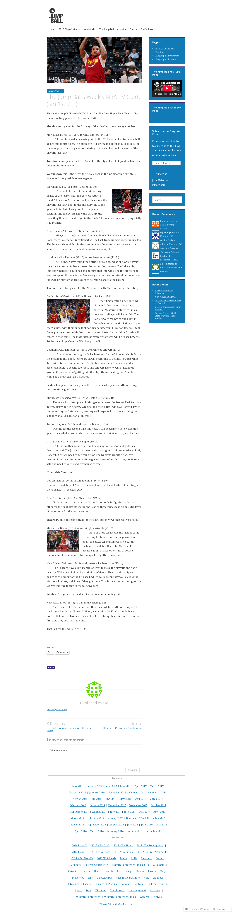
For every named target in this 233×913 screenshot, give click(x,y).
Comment (132, 770)
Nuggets (158, 877)
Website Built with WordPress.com (116, 904)
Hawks (86, 871)
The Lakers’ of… (168, 251)
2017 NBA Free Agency (150, 845)
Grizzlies (73, 871)
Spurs (78, 890)
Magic (163, 871)
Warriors (155, 890)
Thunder (100, 890)
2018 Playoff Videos (69, 29)
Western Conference (88, 896)
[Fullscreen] (179, 94)
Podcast (125, 884)
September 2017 (79, 811)
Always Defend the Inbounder (164, 292)
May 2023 (77, 786)
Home (51, 29)
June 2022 (111, 786)
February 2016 (115, 831)
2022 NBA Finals (106, 858)
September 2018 (157, 792)
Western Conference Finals (120, 896)
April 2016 (81, 831)
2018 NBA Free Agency (150, 852)
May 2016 (161, 824)
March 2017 (77, 818)
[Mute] (175, 94)
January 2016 (134, 831)
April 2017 (159, 811)
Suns (88, 890)
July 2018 (96, 798)
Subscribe (161, 173)
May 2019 (125, 786)
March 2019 (157, 786)
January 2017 (115, 818)
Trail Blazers (117, 890)
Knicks (140, 871)
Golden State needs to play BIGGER (168, 308)
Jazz (119, 871)
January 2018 (97, 805)
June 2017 (130, 811)
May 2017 (144, 811)
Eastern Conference (96, 864)
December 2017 (117, 805)
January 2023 (94, 786)
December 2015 (154, 831)
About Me (89, 29)
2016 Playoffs (80, 845)
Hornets (108, 871)
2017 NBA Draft (101, 845)
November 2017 (138, 805)
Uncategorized (137, 890)
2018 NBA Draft (101, 852)
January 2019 (96, 792)
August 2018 (80, 798)
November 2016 (156, 818)
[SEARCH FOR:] (167, 199)
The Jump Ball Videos (141, 29)
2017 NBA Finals (123, 845)
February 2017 (96, 818)
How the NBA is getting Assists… (169, 224)
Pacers (87, 884)
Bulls (134, 858)
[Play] (155, 94)
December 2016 (135, 818)
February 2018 (78, 805)
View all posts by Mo (57, 709)
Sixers (163, 884)
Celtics (160, 858)
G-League (158, 864)
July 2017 (115, 811)
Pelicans (99, 884)
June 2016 (147, 824)
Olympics (73, 884)
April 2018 (140, 798)
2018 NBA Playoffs (82, 858)
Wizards (144, 896)
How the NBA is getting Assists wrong (122, 725)
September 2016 (96, 824)
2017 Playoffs (80, 852)
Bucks (123, 858)
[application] (167, 88)
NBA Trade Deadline (128, 877)
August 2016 (116, 824)
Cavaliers (146, 858)
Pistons (112, 884)
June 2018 (110, 798)
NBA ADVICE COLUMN (166, 296)
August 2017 (99, 811)
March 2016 (97, 831)
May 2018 (125, 798)
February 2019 (77, 792)
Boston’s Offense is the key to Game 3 (168, 302)
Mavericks (78, 877)
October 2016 (76, 824)
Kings (129, 871)
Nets (146, 877)
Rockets (151, 884)
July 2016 (132, 824)
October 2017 (158, 805)
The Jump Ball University (112, 29)
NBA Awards (104, 877)
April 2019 (141, 786)
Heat (97, 871)
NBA (52, 667)
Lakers (152, 871)
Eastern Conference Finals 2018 (130, 864)
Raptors (138, 884)
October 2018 (137, 792)
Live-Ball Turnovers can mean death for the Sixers (69, 726)
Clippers (76, 864)
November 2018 (117, 792)
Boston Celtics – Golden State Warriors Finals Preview (166, 316)
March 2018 (156, 798)
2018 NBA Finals (123, 852)
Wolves (157, 896)
